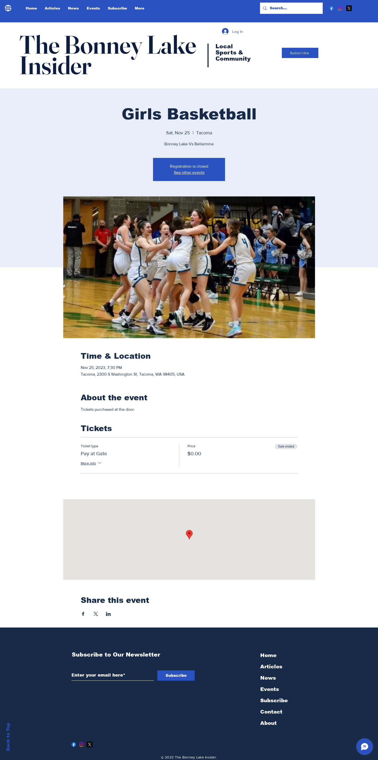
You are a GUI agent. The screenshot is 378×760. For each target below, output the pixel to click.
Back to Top (8, 737)
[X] (349, 8)
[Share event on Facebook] (83, 614)
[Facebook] (331, 8)
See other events (189, 172)
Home (268, 655)
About (268, 723)
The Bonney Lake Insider (107, 55)
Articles (271, 666)
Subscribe (274, 700)
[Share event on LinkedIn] (108, 614)
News (268, 678)
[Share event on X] (95, 614)
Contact (271, 712)
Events (269, 689)
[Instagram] (340, 8)
